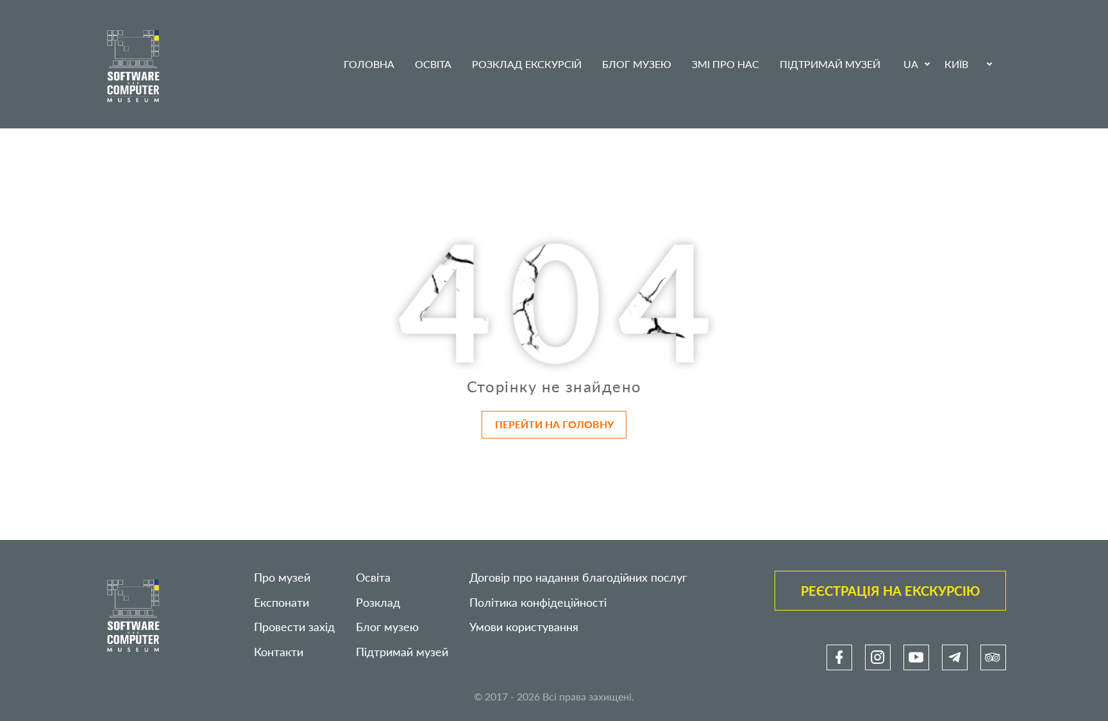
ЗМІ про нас (725, 64)
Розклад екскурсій (527, 64)
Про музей (282, 577)
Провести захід (294, 627)
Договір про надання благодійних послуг (578, 577)
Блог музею (636, 64)
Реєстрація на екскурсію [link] (890, 590)
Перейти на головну (554, 424)
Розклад (378, 602)
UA (910, 64)
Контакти (278, 652)
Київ (956, 64)
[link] (839, 657)
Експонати (281, 602)
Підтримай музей (830, 64)
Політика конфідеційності (538, 602)
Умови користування (523, 627)
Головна (369, 64)
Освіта (433, 64)
